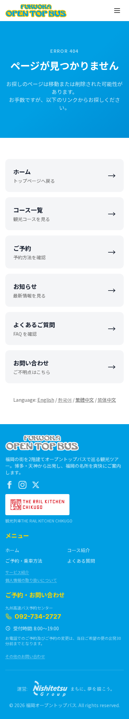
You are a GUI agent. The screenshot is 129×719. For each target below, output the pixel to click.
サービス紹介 (17, 572)
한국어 (65, 399)
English (45, 399)
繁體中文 (84, 399)
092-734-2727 (38, 616)
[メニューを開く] (117, 10)
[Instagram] (22, 485)
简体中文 (107, 399)
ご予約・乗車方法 (23, 560)
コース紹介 (78, 550)
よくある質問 (81, 560)
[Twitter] (36, 485)
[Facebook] (9, 485)
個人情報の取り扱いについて (31, 580)
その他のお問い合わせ (25, 656)
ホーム (12, 550)
